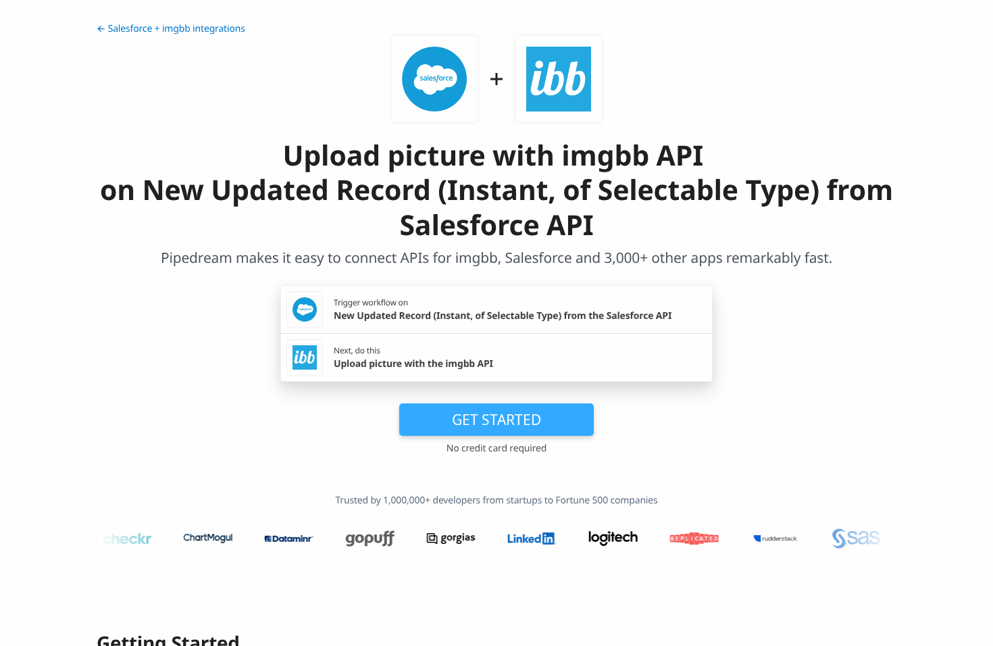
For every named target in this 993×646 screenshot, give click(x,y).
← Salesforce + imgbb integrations (171, 28)
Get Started (496, 419)
